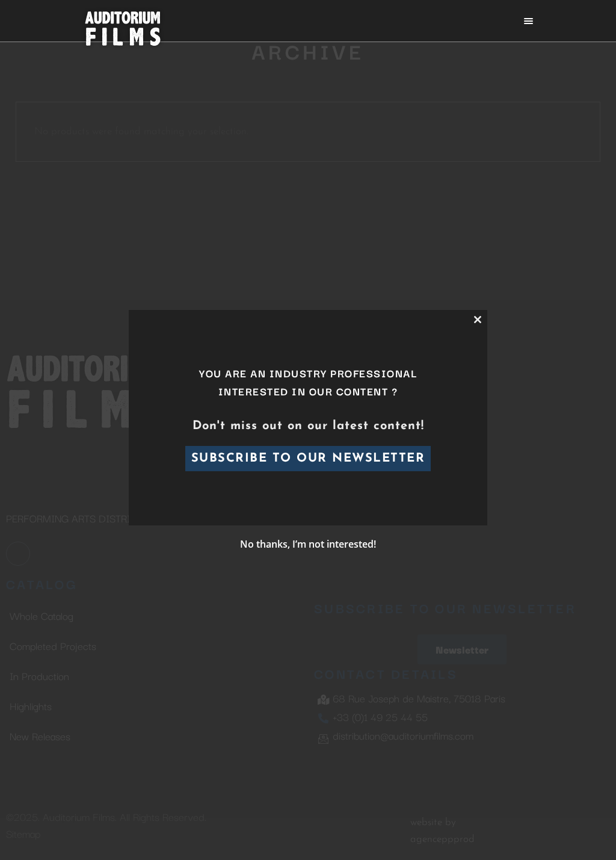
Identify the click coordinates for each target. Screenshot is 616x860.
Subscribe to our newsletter (308, 459)
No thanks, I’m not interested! (308, 544)
